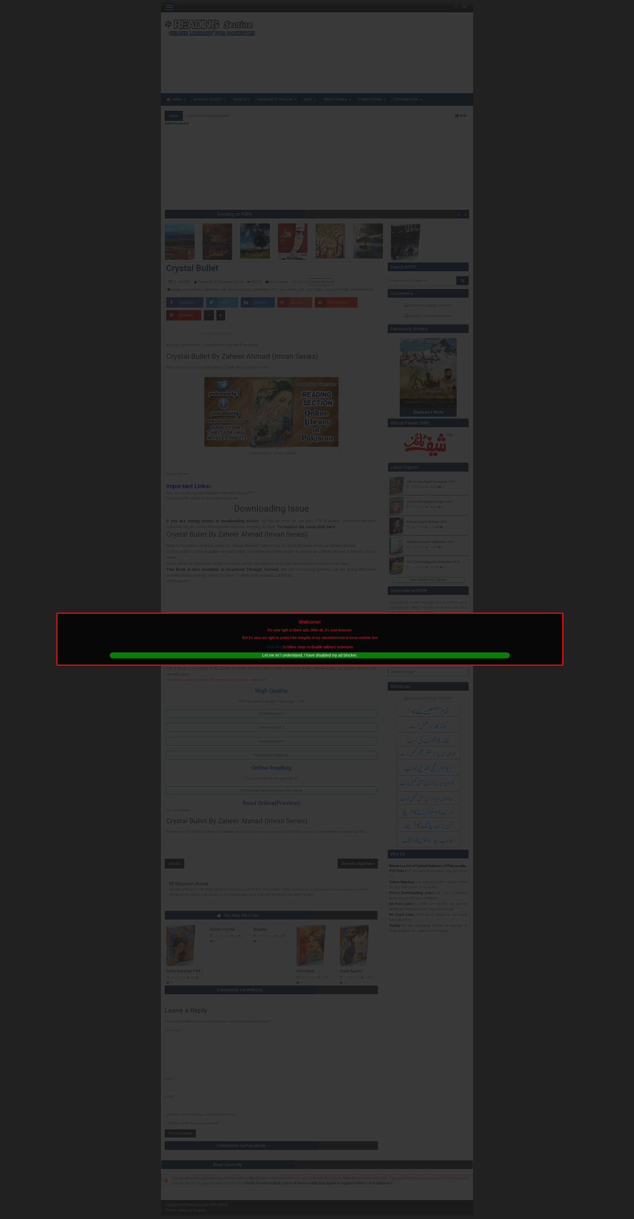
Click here (274, 647)
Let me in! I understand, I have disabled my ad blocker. (309, 655)
